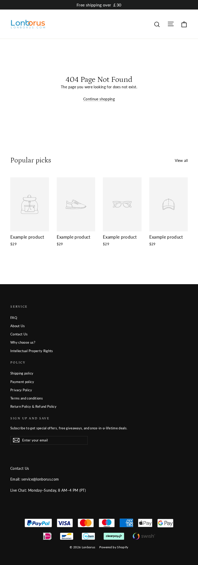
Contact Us (19, 334)
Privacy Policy (21, 390)
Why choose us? (22, 342)
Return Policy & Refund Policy (33, 406)
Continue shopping (99, 99)
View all (181, 160)
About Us (17, 326)
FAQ (13, 318)
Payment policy (22, 382)
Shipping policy (21, 373)
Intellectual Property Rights (31, 351)
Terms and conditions (26, 398)
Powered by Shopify (113, 547)
